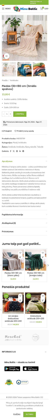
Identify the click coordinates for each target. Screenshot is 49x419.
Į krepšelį (20, 114)
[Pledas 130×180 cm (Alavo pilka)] (13, 260)
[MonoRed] (13, 337)
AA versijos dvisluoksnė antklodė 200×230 (13, 318)
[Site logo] (25, 8)
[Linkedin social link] (20, 151)
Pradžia (5, 80)
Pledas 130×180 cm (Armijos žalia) (35, 274)
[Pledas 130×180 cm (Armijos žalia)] (35, 260)
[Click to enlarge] (6, 56)
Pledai (15, 142)
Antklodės (14, 80)
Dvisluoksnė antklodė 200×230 (35, 317)
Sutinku (29, 414)
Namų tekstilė (30, 147)
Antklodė (12, 147)
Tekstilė (40, 147)
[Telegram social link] (23, 151)
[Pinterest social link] (17, 151)
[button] (4, 38)
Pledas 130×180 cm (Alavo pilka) (13, 274)
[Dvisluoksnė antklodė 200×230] (35, 303)
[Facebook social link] (10, 151)
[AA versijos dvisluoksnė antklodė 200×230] (13, 303)
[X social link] (13, 151)
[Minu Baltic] (35, 337)
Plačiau (17, 414)
